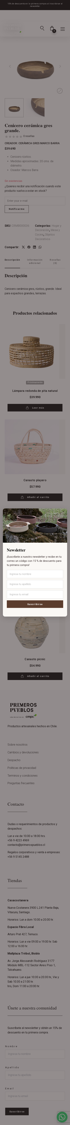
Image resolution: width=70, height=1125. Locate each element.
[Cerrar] (61, 513)
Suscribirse (35, 604)
